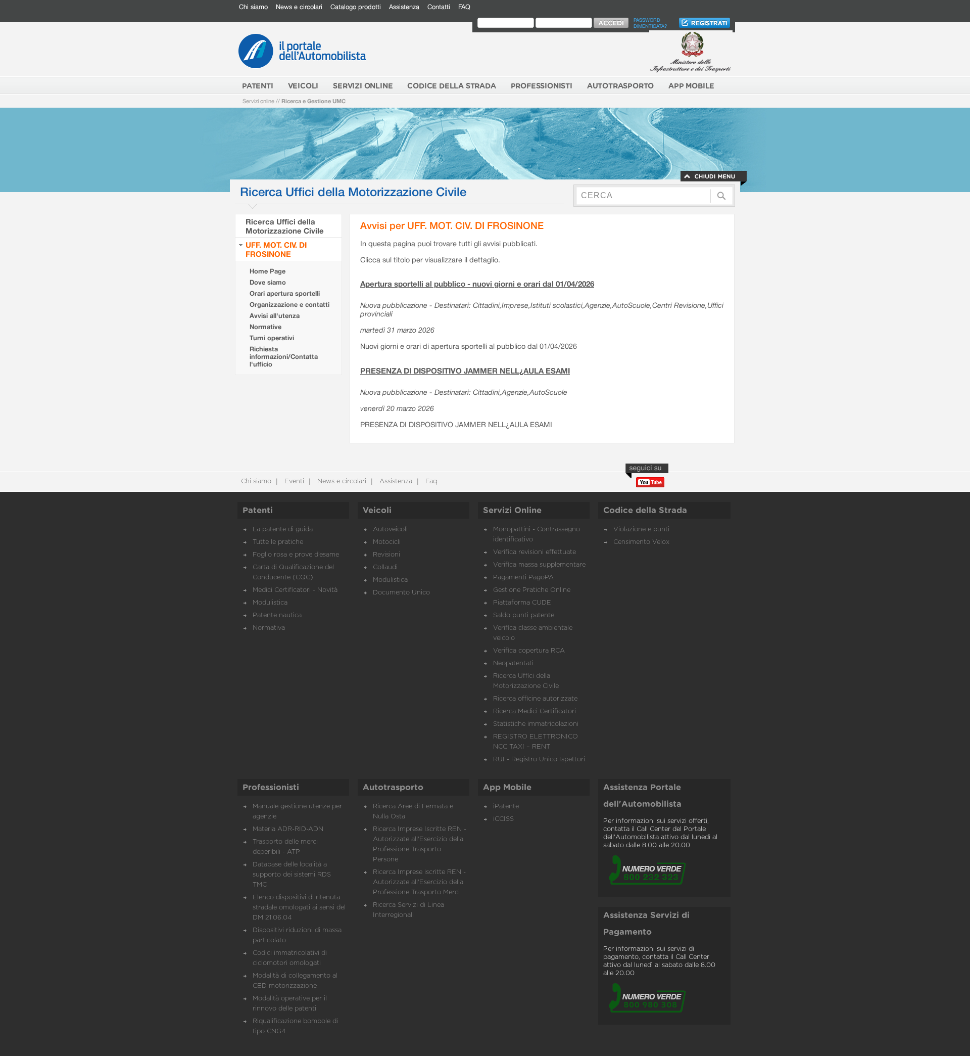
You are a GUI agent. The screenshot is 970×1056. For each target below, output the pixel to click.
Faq (430, 481)
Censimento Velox (641, 542)
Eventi (293, 481)
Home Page (267, 271)
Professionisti (271, 788)
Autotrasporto (393, 788)
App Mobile (507, 788)
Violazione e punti (641, 529)
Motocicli (387, 542)
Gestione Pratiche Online (531, 590)
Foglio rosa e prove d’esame (296, 555)
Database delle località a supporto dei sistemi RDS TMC (292, 874)
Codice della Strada (645, 511)
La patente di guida (283, 529)
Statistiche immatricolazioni (535, 724)
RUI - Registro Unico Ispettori (539, 759)
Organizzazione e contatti (289, 304)
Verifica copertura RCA (529, 651)
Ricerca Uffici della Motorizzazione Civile (285, 226)
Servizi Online (512, 511)
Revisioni (386, 555)
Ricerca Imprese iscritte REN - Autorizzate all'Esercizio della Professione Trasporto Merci (419, 882)
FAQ (464, 7)
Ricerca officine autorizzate (535, 699)
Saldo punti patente (523, 615)
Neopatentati (513, 663)
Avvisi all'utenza (275, 315)
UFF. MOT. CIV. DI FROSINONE (276, 249)
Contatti (438, 7)
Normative (265, 327)
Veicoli (377, 511)
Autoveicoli (390, 529)
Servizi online (258, 101)
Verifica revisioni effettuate (534, 552)
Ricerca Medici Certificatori (534, 711)
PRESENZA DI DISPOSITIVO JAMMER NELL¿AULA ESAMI (465, 370)
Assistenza (404, 7)
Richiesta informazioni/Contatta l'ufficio (284, 356)
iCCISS (503, 819)
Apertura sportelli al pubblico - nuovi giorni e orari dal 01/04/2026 (477, 283)
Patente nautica (277, 615)
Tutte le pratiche (278, 542)
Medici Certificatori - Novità (295, 590)
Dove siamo (268, 282)
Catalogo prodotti (355, 7)
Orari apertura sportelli (285, 293)
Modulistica (270, 603)
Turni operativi (272, 338)
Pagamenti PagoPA (523, 577)
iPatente (506, 806)
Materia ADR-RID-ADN (288, 829)
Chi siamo (253, 7)
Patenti (258, 511)
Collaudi (385, 567)
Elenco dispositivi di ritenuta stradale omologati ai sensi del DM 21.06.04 (299, 907)
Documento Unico (401, 592)
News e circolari (299, 7)
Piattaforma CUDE (522, 603)
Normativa (269, 628)
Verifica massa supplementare (539, 565)
